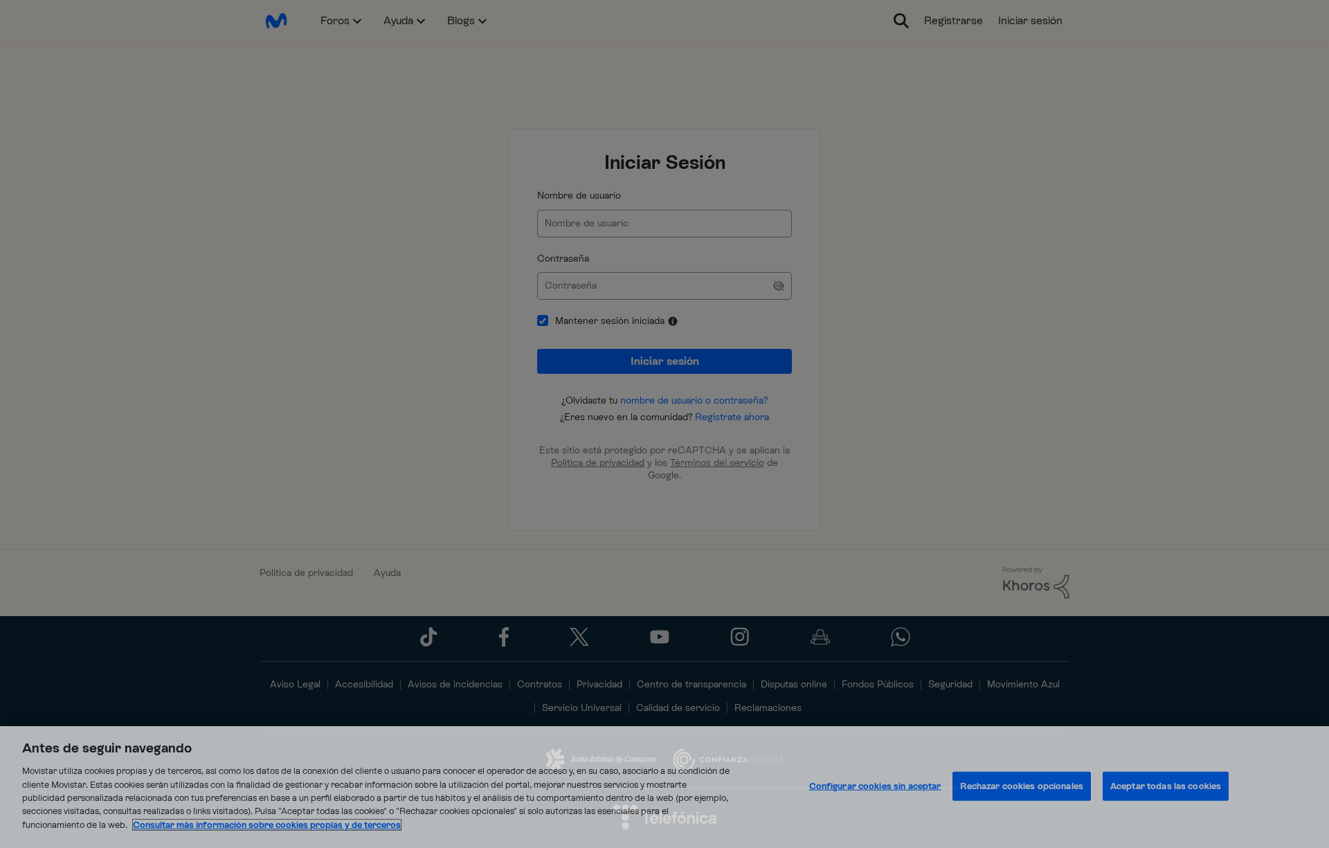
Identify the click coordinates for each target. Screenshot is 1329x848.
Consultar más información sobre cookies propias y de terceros (267, 825)
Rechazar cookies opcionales (1021, 786)
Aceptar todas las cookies (1165, 786)
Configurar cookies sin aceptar (875, 786)
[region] (664, 787)
